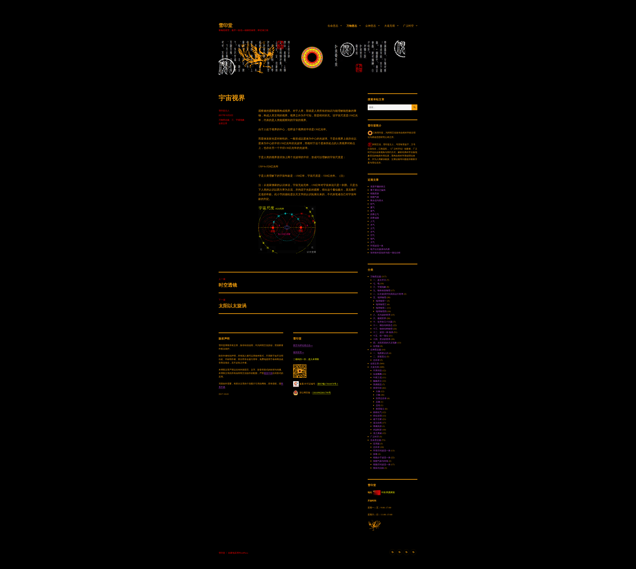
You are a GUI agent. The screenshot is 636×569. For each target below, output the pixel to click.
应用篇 (376, 346)
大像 (378, 391)
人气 (372, 221)
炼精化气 (377, 412)
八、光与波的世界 (381, 314)
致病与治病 (378, 467)
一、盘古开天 (379, 279)
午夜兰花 (377, 377)
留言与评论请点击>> (303, 345)
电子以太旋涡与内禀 (380, 249)
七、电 (376, 283)
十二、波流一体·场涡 (383, 332)
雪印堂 (226, 25)
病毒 (375, 453)
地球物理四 (381, 311)
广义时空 (408, 26)
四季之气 (374, 214)
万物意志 (351, 26)
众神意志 (370, 26)
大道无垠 (389, 26)
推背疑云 (380, 408)
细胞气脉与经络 (380, 460)
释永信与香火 (376, 200)
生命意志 (333, 26)
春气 (372, 210)
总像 (378, 401)
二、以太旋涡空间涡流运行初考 (388, 293)
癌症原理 (377, 415)
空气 (372, 235)
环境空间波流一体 (381, 450)
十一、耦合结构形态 (383, 325)
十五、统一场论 (380, 335)
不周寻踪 (377, 370)
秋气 (372, 203)
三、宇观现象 (238, 119)
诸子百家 (377, 419)
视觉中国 (268, 373)
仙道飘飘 (377, 373)
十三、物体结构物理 (383, 328)
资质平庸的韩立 (377, 186)
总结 (378, 405)
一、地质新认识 (380, 353)
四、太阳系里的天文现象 (385, 342)
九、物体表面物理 (381, 290)
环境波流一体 (376, 245)
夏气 (372, 207)
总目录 (376, 360)
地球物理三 (381, 304)
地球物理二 (381, 307)
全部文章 (223, 123)
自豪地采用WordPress (238, 552)
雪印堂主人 (224, 110)
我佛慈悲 (377, 384)
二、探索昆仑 (379, 356)
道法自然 (377, 422)
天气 (372, 242)
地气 (372, 238)
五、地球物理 (379, 297)
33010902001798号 (321, 392)
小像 (378, 394)
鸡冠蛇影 (377, 429)
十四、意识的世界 (381, 339)
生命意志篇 (375, 440)
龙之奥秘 (377, 433)
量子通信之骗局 (377, 189)
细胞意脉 (374, 193)
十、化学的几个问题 (383, 321)
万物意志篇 (224, 119)
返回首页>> (298, 352)
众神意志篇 (375, 349)
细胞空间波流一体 (381, 464)
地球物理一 (381, 300)
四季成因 (374, 217)
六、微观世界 (379, 318)
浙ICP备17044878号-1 (327, 383)
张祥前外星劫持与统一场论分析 (385, 252)
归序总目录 (381, 398)
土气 (372, 228)
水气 (372, 231)
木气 (372, 224)
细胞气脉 (374, 196)
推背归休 (377, 387)
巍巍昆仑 (377, 380)
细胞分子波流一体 (381, 457)
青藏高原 (377, 426)
